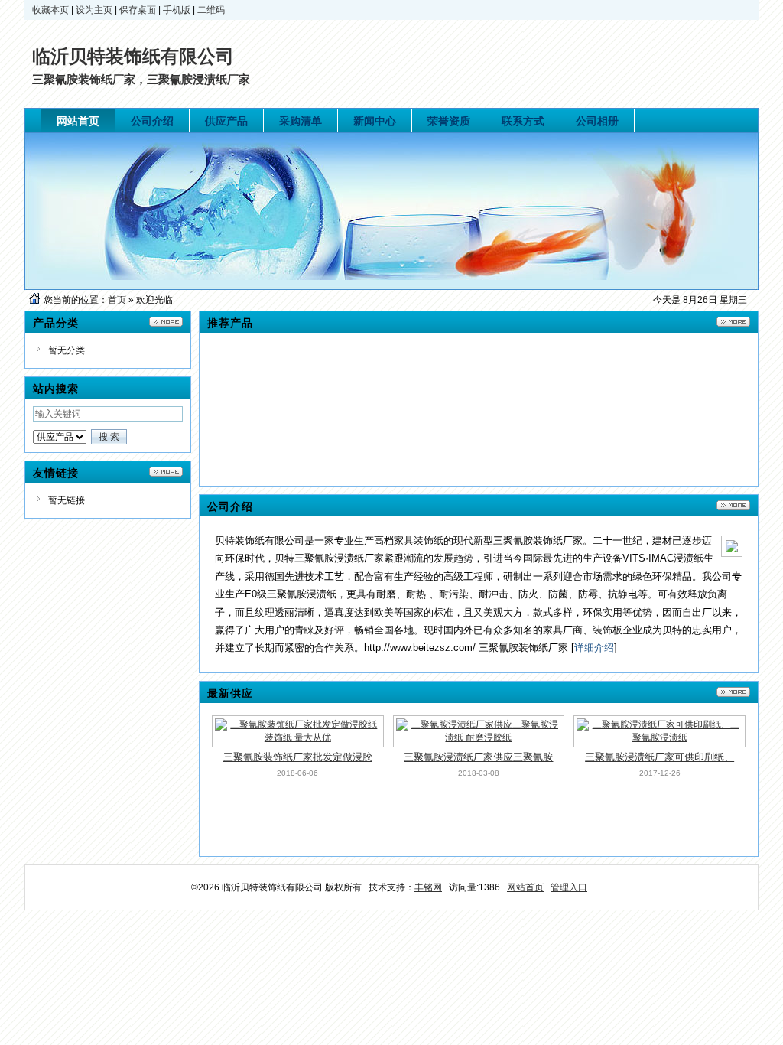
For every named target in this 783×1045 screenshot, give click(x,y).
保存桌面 (137, 10)
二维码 (211, 10)
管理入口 (569, 887)
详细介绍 (594, 647)
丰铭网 (428, 887)
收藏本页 (50, 10)
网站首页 (525, 887)
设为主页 (94, 10)
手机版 (176, 10)
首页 (117, 300)
